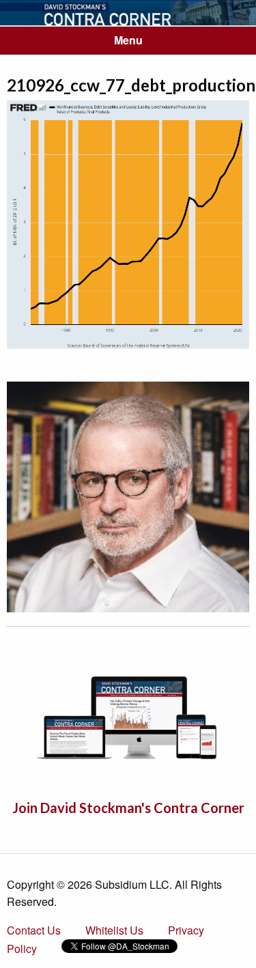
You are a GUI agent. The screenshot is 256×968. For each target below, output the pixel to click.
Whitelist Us (114, 930)
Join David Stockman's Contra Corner (128, 807)
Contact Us (34, 930)
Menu (128, 40)
